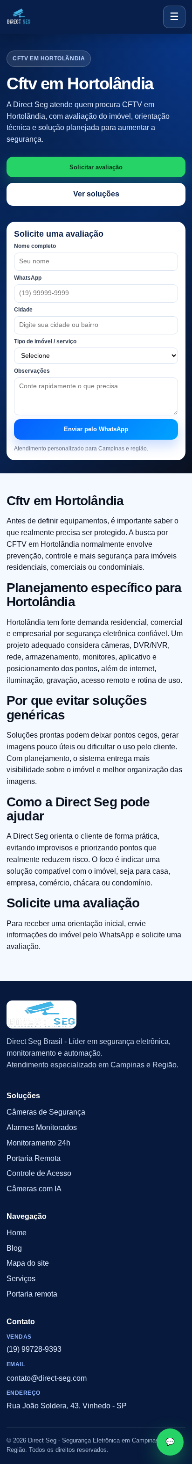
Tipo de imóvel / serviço (45, 341)
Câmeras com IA (34, 1189)
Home (17, 1233)
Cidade (23, 309)
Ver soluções (96, 194)
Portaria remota (32, 1294)
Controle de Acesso (39, 1174)
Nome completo (35, 246)
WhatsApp (27, 278)
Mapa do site (28, 1264)
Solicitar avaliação (96, 167)
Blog (14, 1248)
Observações (32, 371)
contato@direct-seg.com (47, 1378)
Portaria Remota (34, 1158)
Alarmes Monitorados (42, 1127)
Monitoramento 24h (38, 1143)
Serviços (21, 1279)
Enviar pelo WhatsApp (96, 429)
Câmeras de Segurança (46, 1112)
